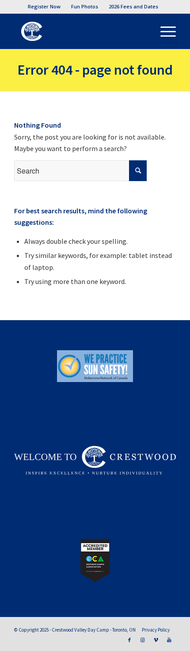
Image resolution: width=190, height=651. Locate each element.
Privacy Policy (156, 630)
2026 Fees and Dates (133, 6)
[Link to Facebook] (129, 640)
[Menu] (164, 31)
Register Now (44, 6)
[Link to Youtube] (169, 640)
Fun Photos (84, 6)
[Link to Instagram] (142, 640)
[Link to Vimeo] (156, 640)
